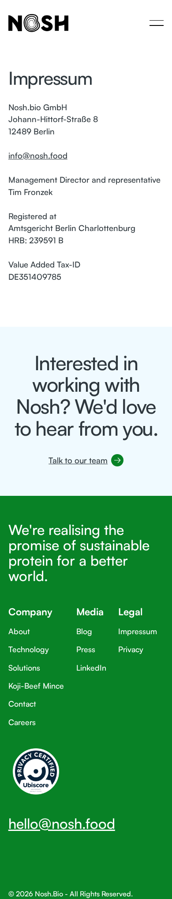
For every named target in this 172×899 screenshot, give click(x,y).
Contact (22, 703)
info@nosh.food (37, 155)
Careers (22, 722)
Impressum (137, 631)
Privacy (130, 649)
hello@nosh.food (61, 823)
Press (85, 649)
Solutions (24, 667)
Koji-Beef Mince (36, 685)
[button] (157, 23)
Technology (28, 649)
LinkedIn (91, 667)
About (19, 631)
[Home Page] (38, 23)
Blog (84, 631)
